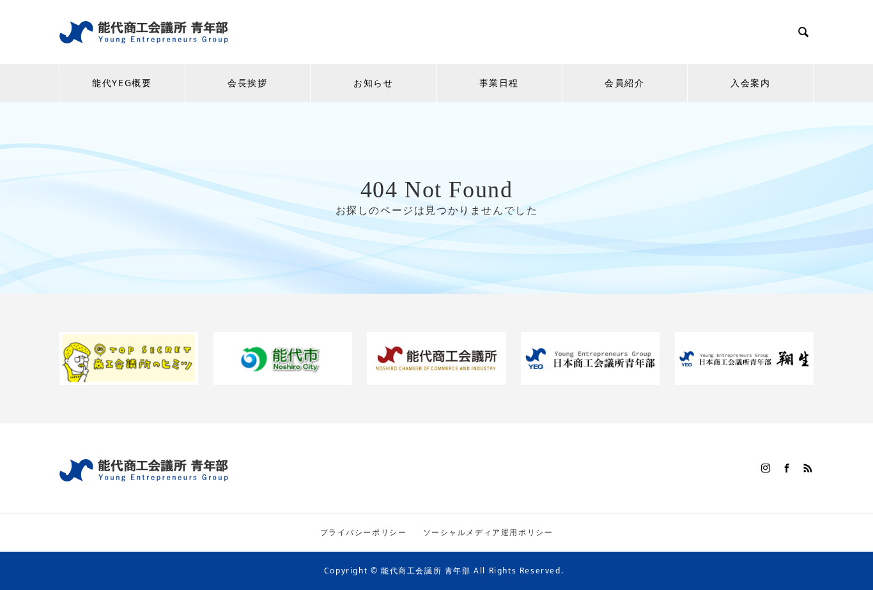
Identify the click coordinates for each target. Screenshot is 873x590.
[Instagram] (766, 468)
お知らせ (373, 83)
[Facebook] (787, 468)
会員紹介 (624, 83)
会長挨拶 (247, 83)
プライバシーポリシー (363, 532)
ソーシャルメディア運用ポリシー (488, 532)
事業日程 (499, 83)
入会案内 (750, 83)
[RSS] (808, 468)
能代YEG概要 (121, 83)
